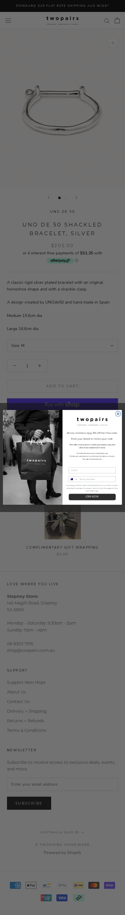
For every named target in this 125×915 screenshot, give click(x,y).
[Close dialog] (118, 414)
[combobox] (73, 479)
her (97, 491)
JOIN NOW (92, 497)
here (109, 488)
